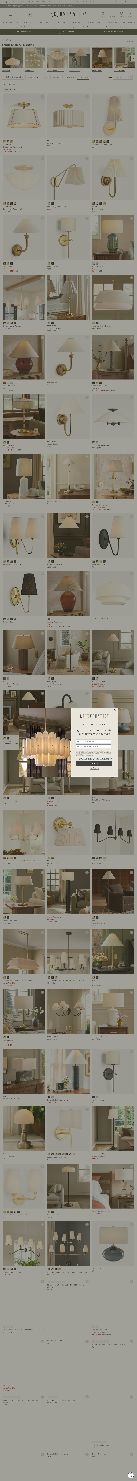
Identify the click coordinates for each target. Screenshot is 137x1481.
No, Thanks (94, 768)
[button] (131, 1475)
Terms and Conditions (102, 759)
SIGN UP (94, 763)
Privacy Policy (87, 759)
